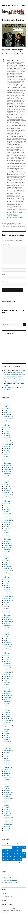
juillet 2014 (7, 703)
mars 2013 (7, 737)
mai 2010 (6, 807)
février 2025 (7, 438)
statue (23, 226)
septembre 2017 (8, 625)
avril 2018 (6, 611)
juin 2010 (6, 805)
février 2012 (7, 763)
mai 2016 (6, 659)
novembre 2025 (8, 419)
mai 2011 (6, 782)
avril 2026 (7, 408)
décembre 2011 (8, 767)
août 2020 (7, 551)
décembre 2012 (8, 744)
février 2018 (7, 615)
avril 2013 (6, 735)
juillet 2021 (7, 528)
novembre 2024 (8, 444)
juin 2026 (6, 404)
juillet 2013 (7, 729)
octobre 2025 (7, 421)
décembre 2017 (8, 619)
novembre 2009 (8, 820)
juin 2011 (6, 779)
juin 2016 (6, 657)
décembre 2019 (8, 568)
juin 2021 (6, 530)
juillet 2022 (7, 503)
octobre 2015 (7, 674)
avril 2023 (6, 484)
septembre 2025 (8, 423)
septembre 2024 (8, 448)
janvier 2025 (7, 440)
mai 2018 (6, 608)
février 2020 (7, 564)
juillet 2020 (7, 554)
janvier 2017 (7, 642)
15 (14, 853)
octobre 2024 (7, 446)
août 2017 (6, 627)
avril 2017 (6, 636)
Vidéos (4, 900)
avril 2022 (7, 509)
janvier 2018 (7, 617)
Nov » (21, 863)
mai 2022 (6, 507)
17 (20, 853)
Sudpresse (9, 224)
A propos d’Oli (6, 893)
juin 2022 (6, 505)
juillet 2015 (7, 680)
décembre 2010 (8, 792)
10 (20, 850)
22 (14, 856)
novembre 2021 (8, 520)
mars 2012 (7, 760)
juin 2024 (6, 454)
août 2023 (7, 475)
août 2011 (6, 775)
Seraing (20, 226)
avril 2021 (6, 535)
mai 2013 (6, 733)
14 (10, 853)
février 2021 (7, 539)
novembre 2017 (8, 621)
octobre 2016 (7, 649)
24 (21, 856)
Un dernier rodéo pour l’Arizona (13, 377)
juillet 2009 (7, 828)
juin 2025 (6, 429)
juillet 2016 (7, 655)
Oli (5, 223)
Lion (11, 226)
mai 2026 (6, 406)
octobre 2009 (8, 822)
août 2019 (6, 577)
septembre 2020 (8, 549)
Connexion (7, 876)
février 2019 (7, 589)
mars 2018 (7, 613)
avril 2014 (6, 710)
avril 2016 (6, 661)
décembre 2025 (8, 416)
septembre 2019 (8, 575)
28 (10, 859)
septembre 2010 (8, 798)
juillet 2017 (7, 630)
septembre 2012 (8, 750)
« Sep (7, 863)
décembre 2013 (8, 718)
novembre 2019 (8, 570)
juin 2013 (6, 731)
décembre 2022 (8, 492)
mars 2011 (6, 786)
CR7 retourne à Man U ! (10, 381)
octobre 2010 (7, 796)
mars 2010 (7, 811)
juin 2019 (6, 581)
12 (3, 853)
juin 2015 (6, 682)
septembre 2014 (8, 701)
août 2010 (6, 801)
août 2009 (7, 826)
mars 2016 (7, 663)
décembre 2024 (8, 442)
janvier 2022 (7, 516)
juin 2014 (6, 706)
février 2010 (7, 813)
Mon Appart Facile (9, 387)
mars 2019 (7, 587)
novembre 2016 (8, 646)
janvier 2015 (7, 693)
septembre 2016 (8, 651)
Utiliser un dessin (7, 904)
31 (20, 859)
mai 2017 (6, 634)
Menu (23, 5)
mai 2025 (6, 431)
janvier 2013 (7, 741)
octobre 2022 (7, 497)
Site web (5, 281)
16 (17, 853)
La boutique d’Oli (7, 896)
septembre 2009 (8, 824)
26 (4, 859)
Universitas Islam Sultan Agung (13, 374)
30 (17, 859)
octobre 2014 (7, 699)
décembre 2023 (8, 467)
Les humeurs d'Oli (10, 6)
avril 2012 (6, 758)
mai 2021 (6, 532)
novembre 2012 (8, 746)
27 (7, 859)
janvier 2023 (7, 490)
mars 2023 (7, 486)
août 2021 (6, 526)
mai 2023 (6, 482)
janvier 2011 (7, 790)
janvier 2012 (7, 765)
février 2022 (7, 513)
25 (24, 856)
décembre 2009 (8, 817)
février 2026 (7, 412)
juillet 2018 (7, 604)
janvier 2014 (7, 716)
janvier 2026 (7, 414)
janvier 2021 (7, 541)
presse (16, 226)
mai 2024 (6, 456)
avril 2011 (6, 784)
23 (17, 856)
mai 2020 (6, 558)
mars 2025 (7, 435)
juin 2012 (6, 754)
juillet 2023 (7, 478)
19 (4, 856)
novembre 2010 (8, 794)
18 (24, 853)
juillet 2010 (7, 803)
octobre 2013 (7, 722)
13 (7, 853)
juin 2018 (6, 606)
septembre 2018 (8, 600)
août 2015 (6, 678)
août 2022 (7, 501)
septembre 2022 (8, 499)
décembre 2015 (8, 670)
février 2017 (7, 640)
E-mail (4, 274)
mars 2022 (7, 511)
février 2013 (7, 739)
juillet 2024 (7, 452)
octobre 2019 (7, 573)
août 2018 (6, 602)
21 (10, 856)
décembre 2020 (8, 543)
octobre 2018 (7, 598)
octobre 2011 (7, 771)
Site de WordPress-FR (10, 882)
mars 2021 (7, 537)
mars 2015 (7, 689)
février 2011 (7, 788)
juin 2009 (6, 830)
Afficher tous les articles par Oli (14, 217)
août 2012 (6, 752)
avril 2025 (7, 433)
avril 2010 (6, 809)
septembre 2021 (8, 524)
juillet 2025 (7, 427)
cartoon (4, 226)
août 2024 (7, 450)
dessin (7, 226)
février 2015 (7, 691)
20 (7, 856)
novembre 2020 (8, 545)
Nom (4, 267)
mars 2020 (7, 562)
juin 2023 (6, 480)
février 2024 (7, 463)
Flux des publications (10, 878)
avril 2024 (7, 459)
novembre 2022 (8, 494)
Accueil (4, 889)
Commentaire (7, 244)
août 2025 (7, 425)
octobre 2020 (7, 547)
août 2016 (6, 653)
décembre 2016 (8, 644)
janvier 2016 (7, 668)
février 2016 (7, 665)
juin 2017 (6, 632)
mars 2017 (7, 638)
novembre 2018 (8, 596)
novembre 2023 (8, 469)
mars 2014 (7, 712)
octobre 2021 (7, 522)
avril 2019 (6, 585)
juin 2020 (6, 556)
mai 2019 (6, 583)
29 (14, 859)
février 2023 (7, 488)
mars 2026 (7, 410)
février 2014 (7, 714)
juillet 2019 (7, 579)
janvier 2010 (7, 815)
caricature (23, 224)
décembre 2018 (8, 594)
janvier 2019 (7, 592)
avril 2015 (6, 687)
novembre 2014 (8, 697)
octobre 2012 (7, 748)
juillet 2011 (7, 777)
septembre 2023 (8, 473)
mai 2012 (6, 756)
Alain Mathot (17, 224)
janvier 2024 (7, 465)
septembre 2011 (8, 773)
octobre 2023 (7, 471)
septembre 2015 (8, 676)
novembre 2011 (8, 769)
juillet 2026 (7, 402)
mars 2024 (7, 461)
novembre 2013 (8, 720)
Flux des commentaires (10, 880)
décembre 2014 (8, 695)
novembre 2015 (8, 672)
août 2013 (6, 727)
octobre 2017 (7, 623)
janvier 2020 (7, 566)
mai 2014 (6, 708)
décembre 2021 (8, 518)
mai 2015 (6, 684)
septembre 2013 (8, 725)
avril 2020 (7, 560)
